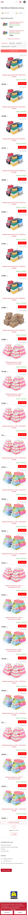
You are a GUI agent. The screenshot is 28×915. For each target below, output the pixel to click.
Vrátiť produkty (6, 870)
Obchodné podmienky (6, 845)
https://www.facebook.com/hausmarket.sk (13, 863)
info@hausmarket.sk (8, 859)
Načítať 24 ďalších (14, 822)
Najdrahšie (18, 43)
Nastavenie (13, 909)
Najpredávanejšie (6, 46)
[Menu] (24, 1)
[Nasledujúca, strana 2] (14, 826)
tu (18, 907)
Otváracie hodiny (5, 851)
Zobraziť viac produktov (13, 38)
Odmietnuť (6, 912)
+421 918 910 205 (7, 861)
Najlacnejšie (12, 43)
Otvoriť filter (14, 51)
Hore (14, 834)
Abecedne (13, 46)
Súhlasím (20, 912)
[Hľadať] (16, 1)
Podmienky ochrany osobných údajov (9, 847)
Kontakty (3, 849)
